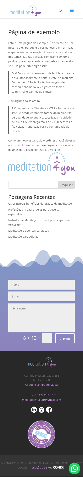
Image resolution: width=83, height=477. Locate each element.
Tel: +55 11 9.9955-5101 (41, 395)
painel (19, 145)
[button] (74, 468)
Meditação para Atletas (23, 236)
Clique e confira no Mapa (41, 384)
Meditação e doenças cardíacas (28, 230)
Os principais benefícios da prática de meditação (40, 203)
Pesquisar (66, 185)
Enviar (64, 338)
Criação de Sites (41, 467)
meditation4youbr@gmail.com (41, 400)
